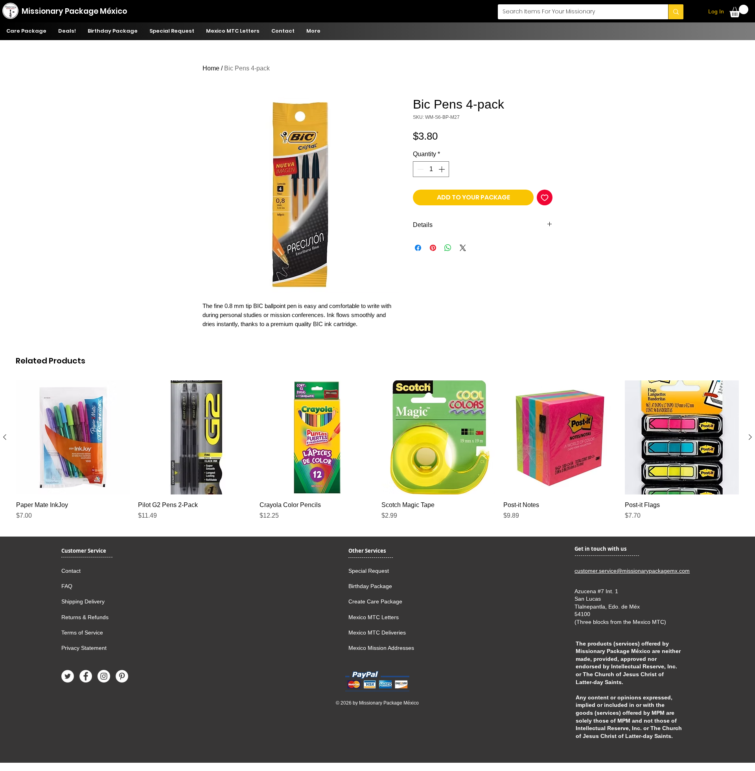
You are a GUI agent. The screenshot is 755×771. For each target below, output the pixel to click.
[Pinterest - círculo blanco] (122, 676)
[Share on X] (463, 248)
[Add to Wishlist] (544, 197)
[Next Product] (750, 437)
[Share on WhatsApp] (448, 248)
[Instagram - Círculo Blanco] (104, 676)
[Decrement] (419, 169)
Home (211, 68)
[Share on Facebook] (418, 248)
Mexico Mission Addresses (381, 648)
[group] (377, 450)
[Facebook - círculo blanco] (85, 676)
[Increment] (442, 169)
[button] (738, 11)
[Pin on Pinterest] (433, 248)
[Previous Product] (4, 437)
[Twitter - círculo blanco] (67, 676)
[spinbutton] (431, 169)
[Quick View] (73, 437)
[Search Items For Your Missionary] (675, 11)
